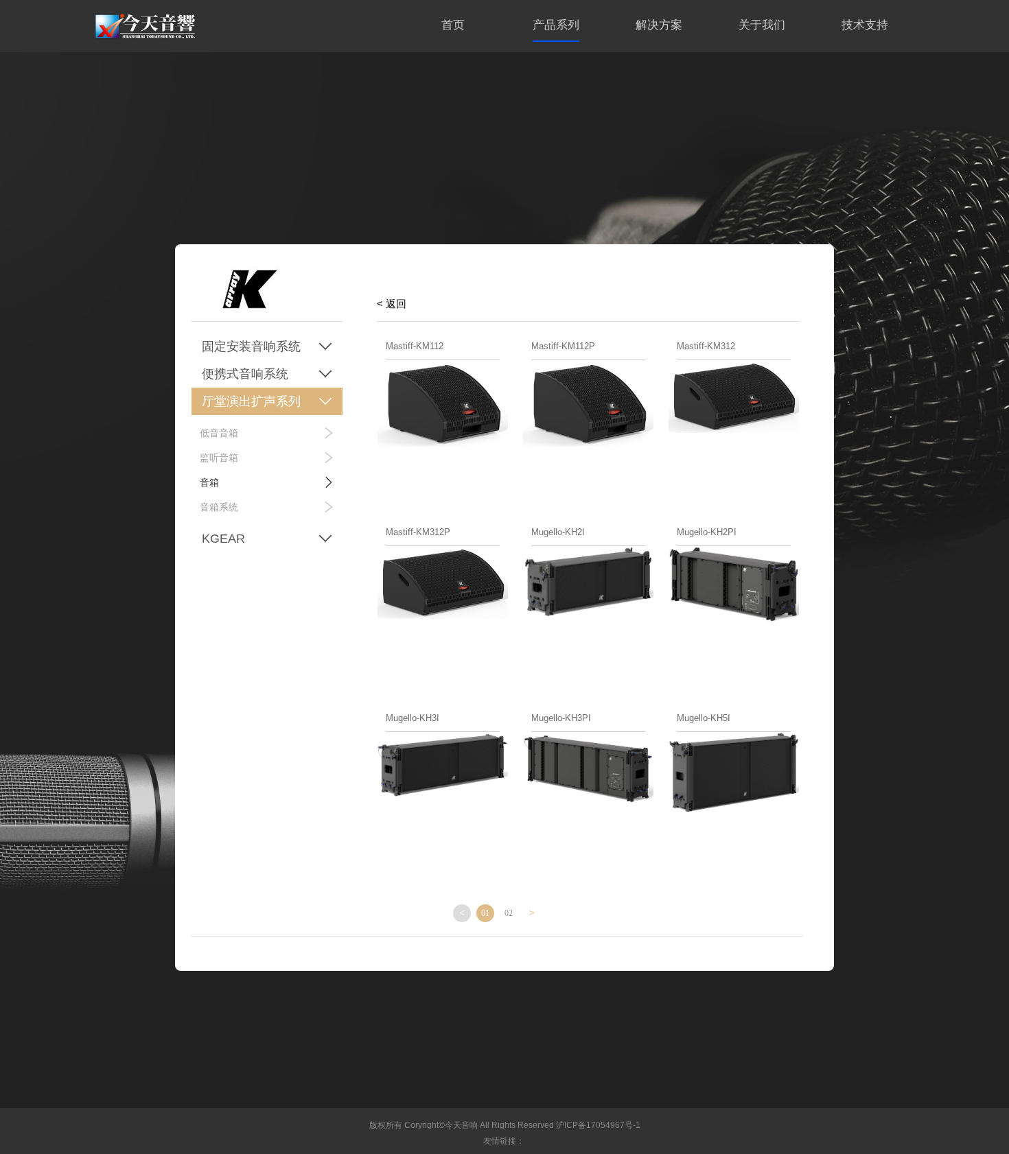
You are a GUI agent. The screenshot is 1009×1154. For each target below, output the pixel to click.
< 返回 (391, 303)
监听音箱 (219, 457)
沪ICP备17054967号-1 (598, 1125)
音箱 (209, 482)
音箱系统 (219, 507)
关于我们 (762, 25)
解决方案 (659, 25)
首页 (453, 25)
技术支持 (865, 25)
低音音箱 (219, 432)
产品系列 (556, 25)
